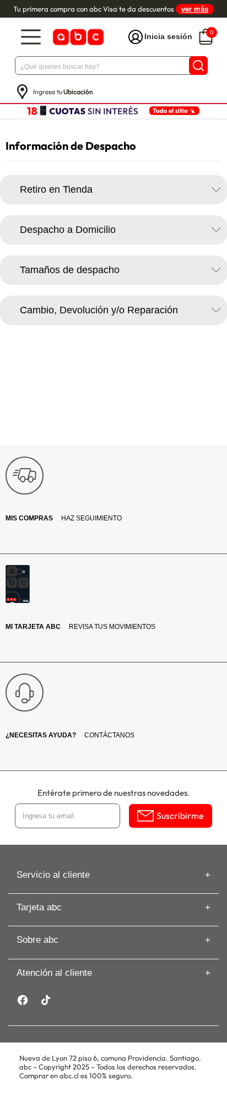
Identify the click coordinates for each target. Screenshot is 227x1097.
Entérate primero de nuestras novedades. (113, 793)
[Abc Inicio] (77, 37)
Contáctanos (70, 735)
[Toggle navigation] (31, 37)
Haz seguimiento (64, 518)
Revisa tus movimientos (80, 627)
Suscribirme (180, 815)
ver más (194, 9)
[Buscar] (198, 65)
